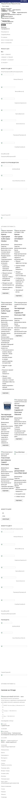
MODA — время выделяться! (8, 742)
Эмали (20, 484)
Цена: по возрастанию (7, 40)
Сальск (3, 763)
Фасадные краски (5, 255)
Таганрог (3, 760)
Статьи (3, 789)
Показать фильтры (7, 21)
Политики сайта (5, 768)
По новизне (4, 37)
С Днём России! (5, 725)
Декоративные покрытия (14, 14)
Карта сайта (4, 781)
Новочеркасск (5, 755)
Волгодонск (4, 758)
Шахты (3, 752)
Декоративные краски (7, 248)
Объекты (3, 794)
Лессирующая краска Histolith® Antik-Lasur (7, 417)
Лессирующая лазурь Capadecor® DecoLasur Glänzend (19, 410)
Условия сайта (5, 773)
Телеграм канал (5, 779)
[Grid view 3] (3, 25)
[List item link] (14, 708)
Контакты (3, 776)
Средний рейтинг (5, 34)
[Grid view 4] (5, 25)
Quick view (3, 296)
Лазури (20, 425)
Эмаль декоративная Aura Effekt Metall (20, 471)
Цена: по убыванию (6, 42)
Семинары (4, 797)
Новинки (3, 791)
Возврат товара (5, 770)
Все (7, 14)
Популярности (5, 31)
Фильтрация (6, 519)
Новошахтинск (5, 749)
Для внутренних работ (20, 482)
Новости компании (6, 786)
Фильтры (3, 27)
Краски (3, 250)
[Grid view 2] (2, 25)
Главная (3, 14)
